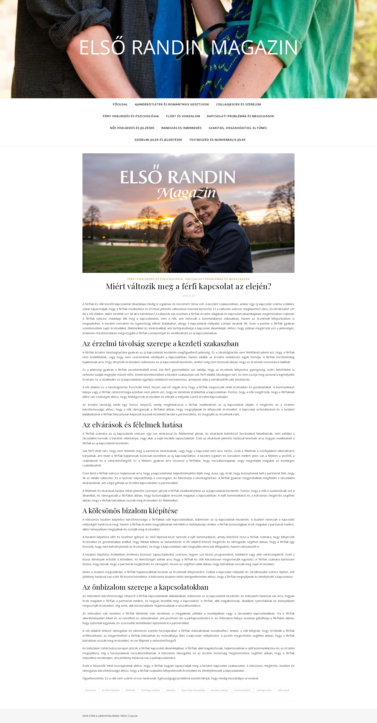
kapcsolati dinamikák (193, 690)
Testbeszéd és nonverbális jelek (217, 140)
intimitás (170, 690)
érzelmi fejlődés (111, 690)
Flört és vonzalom (183, 116)
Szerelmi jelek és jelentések (158, 140)
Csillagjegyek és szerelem (238, 104)
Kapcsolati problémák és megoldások (240, 116)
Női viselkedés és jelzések (132, 128)
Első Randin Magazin (189, 47)
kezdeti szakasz (219, 690)
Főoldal (120, 104)
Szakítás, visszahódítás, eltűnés (238, 128)
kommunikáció (242, 690)
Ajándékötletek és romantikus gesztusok (172, 104)
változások (283, 690)
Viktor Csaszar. (129, 715)
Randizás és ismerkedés (181, 128)
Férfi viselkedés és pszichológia (131, 116)
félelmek (130, 690)
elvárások (90, 690)
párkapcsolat (264, 690)
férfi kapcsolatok (150, 690)
